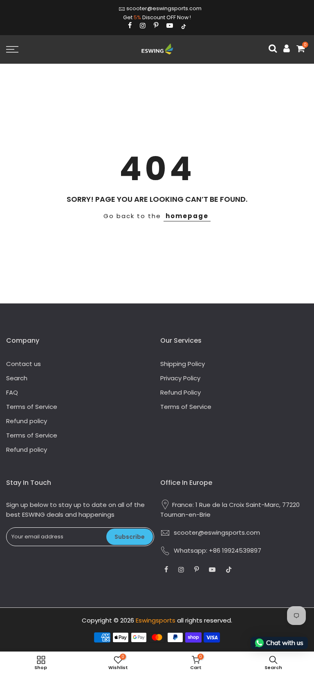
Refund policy (26, 421)
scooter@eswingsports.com (164, 8)
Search (16, 378)
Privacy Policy (180, 378)
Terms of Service (31, 406)
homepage (187, 216)
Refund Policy (180, 392)
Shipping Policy (182, 363)
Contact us (23, 363)
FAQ (12, 392)
